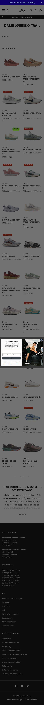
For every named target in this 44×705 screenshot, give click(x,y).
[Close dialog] (42, 340)
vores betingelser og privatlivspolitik (10, 363)
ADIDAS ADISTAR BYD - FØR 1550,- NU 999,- (22, 2)
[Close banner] (42, 2)
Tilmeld (11, 358)
